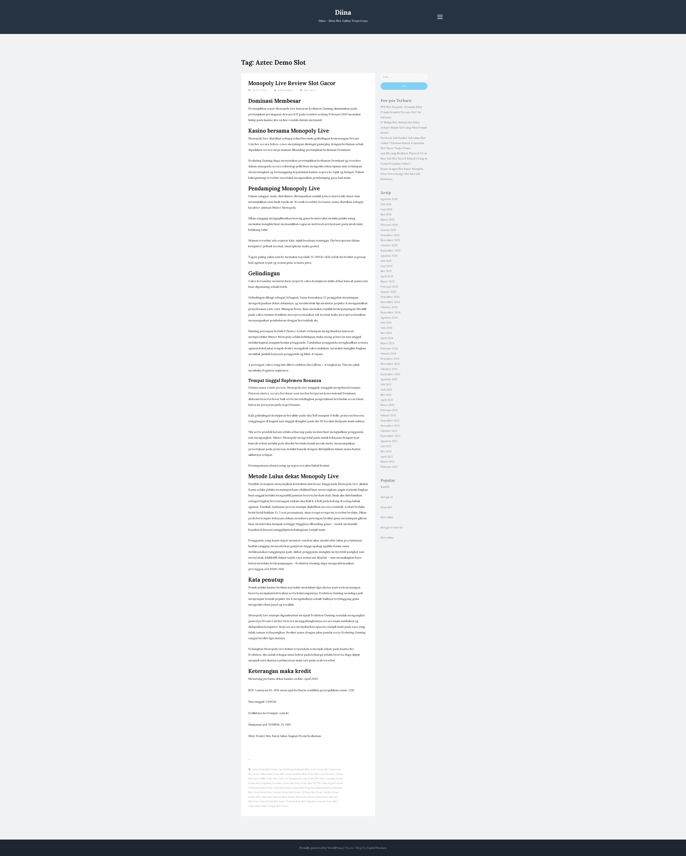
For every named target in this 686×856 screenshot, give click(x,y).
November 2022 (390, 425)
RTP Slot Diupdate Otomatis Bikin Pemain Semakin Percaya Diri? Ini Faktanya (401, 112)
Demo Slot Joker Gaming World (325, 778)
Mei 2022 (386, 451)
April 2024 (387, 338)
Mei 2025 (386, 271)
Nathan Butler (285, 90)
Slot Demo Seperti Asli (260, 801)
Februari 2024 (389, 348)
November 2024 (390, 302)
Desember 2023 (390, 358)
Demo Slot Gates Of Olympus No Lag (286, 778)
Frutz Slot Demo (283, 787)
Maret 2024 (387, 343)
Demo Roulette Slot (295, 774)
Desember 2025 (390, 235)
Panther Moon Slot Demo (286, 792)
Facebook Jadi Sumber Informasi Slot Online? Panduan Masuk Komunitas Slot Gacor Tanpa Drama (403, 143)
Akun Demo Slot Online (265, 769)
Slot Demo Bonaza (305, 796)
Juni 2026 (386, 209)
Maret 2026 (387, 219)
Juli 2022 (386, 446)
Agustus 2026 (389, 199)
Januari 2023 (388, 415)
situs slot (386, 507)
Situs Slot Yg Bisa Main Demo (278, 796)
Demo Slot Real (291, 783)
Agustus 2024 (389, 317)
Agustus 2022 (389, 441)
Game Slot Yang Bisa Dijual (307, 787)
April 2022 (387, 456)
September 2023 (390, 374)
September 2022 (390, 436)
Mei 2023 (386, 394)
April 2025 (387, 276)
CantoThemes (376, 848)
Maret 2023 (387, 405)
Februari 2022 (389, 466)
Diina (343, 12)
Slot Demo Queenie (327, 796)
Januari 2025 (388, 291)
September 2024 (390, 312)
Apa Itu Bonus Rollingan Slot (294, 769)
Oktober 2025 (389, 245)
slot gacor (387, 497)
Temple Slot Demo (278, 806)
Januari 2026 (388, 230)
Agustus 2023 (389, 379)
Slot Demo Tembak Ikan (287, 801)
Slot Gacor (310, 90)
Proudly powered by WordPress (321, 848)
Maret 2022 (387, 461)
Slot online (387, 537)
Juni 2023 (386, 389)
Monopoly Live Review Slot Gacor (292, 83)
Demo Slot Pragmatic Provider (265, 783)
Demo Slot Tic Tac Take (313, 783)
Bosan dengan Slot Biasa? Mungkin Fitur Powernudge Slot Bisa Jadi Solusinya (402, 174)
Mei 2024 (386, 333)
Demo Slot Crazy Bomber (321, 774)
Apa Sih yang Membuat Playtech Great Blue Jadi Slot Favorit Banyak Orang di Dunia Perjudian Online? (404, 158)
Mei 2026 (386, 214)
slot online (387, 517)
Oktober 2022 (389, 431)
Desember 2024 (390, 297)
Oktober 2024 (389, 307)
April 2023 (387, 400)
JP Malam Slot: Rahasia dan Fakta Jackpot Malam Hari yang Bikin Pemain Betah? (404, 127)
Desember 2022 (390, 420)
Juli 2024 (386, 322)
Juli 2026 (386, 204)
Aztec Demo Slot (320, 769)
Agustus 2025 (389, 255)
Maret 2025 (388, 281)
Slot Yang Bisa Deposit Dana (316, 801)
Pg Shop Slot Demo (312, 792)
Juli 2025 (386, 261)
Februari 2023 (389, 410)
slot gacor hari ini (391, 527)
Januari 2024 (388, 353)
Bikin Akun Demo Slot (272, 774)
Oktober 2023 (389, 369)
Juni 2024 (386, 327)
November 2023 (390, 364)
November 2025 (390, 240)
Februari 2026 (389, 224)
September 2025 (391, 250)
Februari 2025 (389, 286)
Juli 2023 (386, 384)
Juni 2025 (386, 266)
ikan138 (385, 487)
